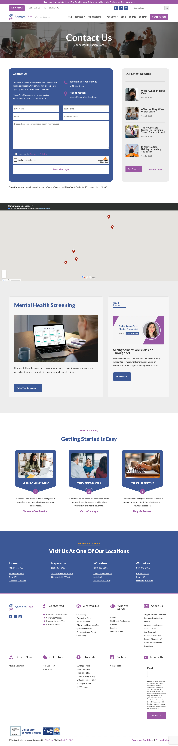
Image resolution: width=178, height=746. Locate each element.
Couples (113, 624)
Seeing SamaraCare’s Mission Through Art (133, 351)
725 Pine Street (142, 573)
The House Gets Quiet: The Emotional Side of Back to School (153, 130)
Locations (148, 646)
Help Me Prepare (142, 511)
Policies (43, 154)
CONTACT (143, 17)
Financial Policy (83, 673)
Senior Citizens (116, 631)
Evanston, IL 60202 (17, 580)
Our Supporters (83, 666)
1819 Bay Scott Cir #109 (62, 573)
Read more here (128, 2)
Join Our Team (155, 169)
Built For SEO (67, 740)
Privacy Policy (162, 740)
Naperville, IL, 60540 (60, 577)
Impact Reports (83, 669)
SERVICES (79, 17)
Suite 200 (97, 577)
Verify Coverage (89, 511)
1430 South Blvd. (16, 573)
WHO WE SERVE (94, 17)
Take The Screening (26, 388)
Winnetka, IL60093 (144, 580)
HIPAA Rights (82, 687)
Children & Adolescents (120, 621)
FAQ (44, 8)
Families (113, 628)
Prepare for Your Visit (55, 621)
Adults (113, 617)
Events (147, 621)
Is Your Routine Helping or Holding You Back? (151, 149)
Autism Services (83, 621)
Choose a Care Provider (35, 511)
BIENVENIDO (54, 8)
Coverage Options (54, 618)
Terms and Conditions (142, 740)
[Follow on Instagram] (126, 8)
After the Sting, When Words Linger (152, 110)
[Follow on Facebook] (121, 8)
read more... (122, 376)
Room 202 (140, 577)
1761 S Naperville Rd (102, 573)
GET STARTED (34, 8)
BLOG (123, 17)
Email (150, 668)
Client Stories (150, 628)
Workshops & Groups (153, 625)
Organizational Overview (155, 614)
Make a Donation (16, 666)
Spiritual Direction (84, 628)
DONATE (132, 17)
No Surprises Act (83, 683)
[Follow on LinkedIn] (116, 8)
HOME (69, 17)
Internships (48, 669)
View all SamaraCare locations (83, 97)
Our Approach (150, 632)
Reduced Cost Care (152, 635)
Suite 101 (13, 577)
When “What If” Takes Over (153, 92)
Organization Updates (153, 618)
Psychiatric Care (83, 618)
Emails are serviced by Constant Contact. (156, 707)
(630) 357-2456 (77, 86)
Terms (33, 154)
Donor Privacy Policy (85, 676)
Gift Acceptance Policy (86, 680)
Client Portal (115, 666)
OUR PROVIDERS (159, 17)
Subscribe (156, 715)
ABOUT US (111, 17)
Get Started (134, 169)
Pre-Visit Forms (53, 624)
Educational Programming (87, 625)
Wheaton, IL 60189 (101, 580)
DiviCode (49, 740)
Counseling (81, 614)
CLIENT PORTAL (16, 8)
